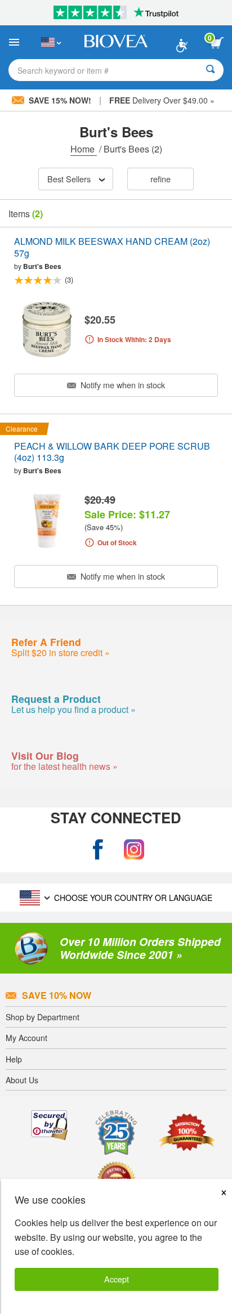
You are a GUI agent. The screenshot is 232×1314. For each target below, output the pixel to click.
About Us (22, 1080)
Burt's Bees (42, 266)
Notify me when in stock (121, 385)
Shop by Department (42, 1017)
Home (83, 148)
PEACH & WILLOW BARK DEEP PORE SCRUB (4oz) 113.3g (112, 452)
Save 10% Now (56, 995)
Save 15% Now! (59, 100)
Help (14, 1059)
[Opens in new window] (98, 849)
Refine (160, 179)
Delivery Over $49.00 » (162, 100)
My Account (26, 1037)
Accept (116, 1279)
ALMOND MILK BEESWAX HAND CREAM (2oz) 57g (112, 247)
